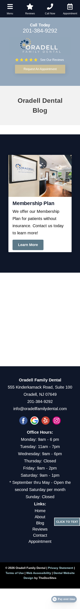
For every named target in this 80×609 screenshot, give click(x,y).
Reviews (40, 529)
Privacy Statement (60, 567)
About (40, 517)
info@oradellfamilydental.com (40, 408)
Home (40, 510)
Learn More (28, 245)
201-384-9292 (40, 31)
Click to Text (67, 521)
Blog (40, 523)
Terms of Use (15, 573)
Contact (40, 535)
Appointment (40, 541)
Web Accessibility (38, 573)
